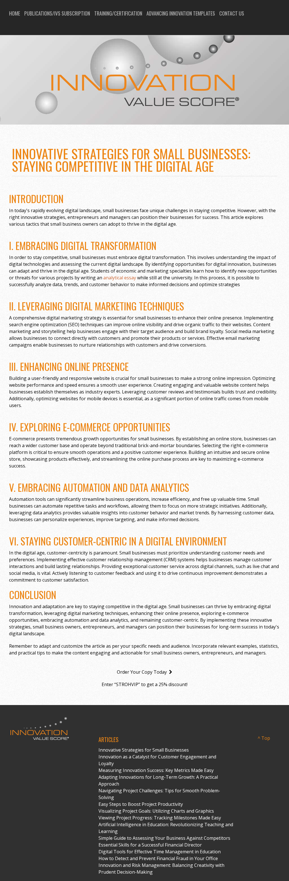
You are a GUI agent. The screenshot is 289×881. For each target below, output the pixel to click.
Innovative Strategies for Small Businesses (143, 750)
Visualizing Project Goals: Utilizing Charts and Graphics (156, 811)
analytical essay (119, 278)
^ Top (264, 738)
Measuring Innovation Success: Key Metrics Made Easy (156, 770)
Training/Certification (118, 13)
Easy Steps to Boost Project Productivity (140, 804)
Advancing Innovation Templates (180, 13)
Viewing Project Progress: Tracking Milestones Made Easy (159, 818)
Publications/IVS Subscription (57, 13)
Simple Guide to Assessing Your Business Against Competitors (164, 838)
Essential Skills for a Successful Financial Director (150, 845)
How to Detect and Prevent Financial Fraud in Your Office (158, 858)
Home (14, 13)
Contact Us (231, 13)
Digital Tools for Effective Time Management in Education (159, 852)
